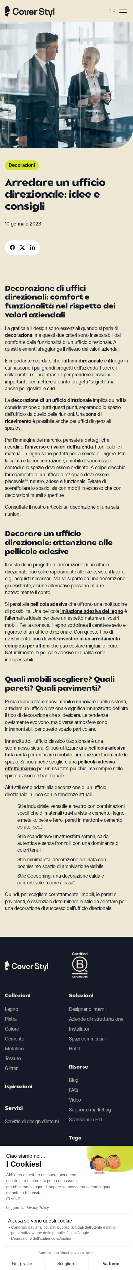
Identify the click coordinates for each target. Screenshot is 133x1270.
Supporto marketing (90, 1110)
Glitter (11, 1068)
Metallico (14, 1049)
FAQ (73, 1090)
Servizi (14, 1108)
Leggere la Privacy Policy (27, 1208)
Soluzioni (81, 996)
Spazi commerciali (87, 1039)
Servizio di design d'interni (32, 1121)
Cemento (14, 1039)
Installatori (79, 1029)
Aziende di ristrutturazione (96, 1019)
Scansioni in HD (85, 1120)
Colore (12, 1029)
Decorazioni (22, 165)
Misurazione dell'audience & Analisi (41, 1238)
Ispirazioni (18, 1087)
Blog (74, 1080)
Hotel (74, 1049)
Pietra (11, 1019)
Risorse (78, 1067)
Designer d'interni (87, 1009)
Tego (75, 1138)
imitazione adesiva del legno (91, 611)
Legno (11, 1009)
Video (75, 1100)
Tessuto (13, 1058)
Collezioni (17, 996)
